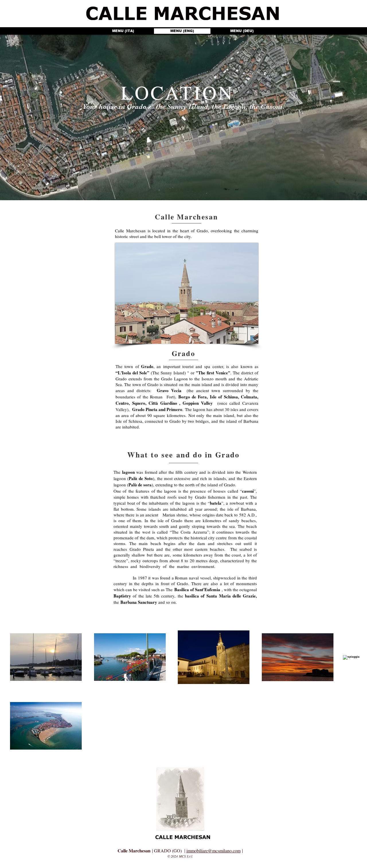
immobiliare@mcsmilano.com (213, 851)
